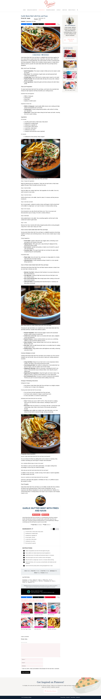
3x (57, 529)
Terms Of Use (72, 697)
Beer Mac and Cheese (52, 629)
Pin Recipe (46, 514)
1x (53, 529)
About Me (68, 697)
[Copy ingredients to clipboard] (32, 528)
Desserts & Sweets (25, 612)
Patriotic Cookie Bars (38, 614)
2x (55, 529)
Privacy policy (62, 697)
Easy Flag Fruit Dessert (25, 614)
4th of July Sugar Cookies (26, 629)
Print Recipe (46, 54)
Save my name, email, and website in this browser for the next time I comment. (40, 668)
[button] (77, 10)
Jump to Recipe (37, 54)
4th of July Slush (51, 614)
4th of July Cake (37, 629)
